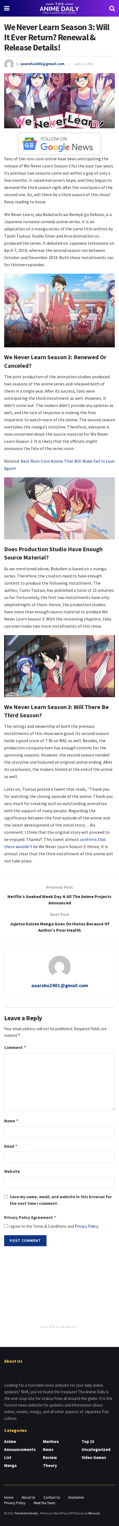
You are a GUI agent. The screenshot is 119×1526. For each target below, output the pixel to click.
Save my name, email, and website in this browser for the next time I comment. (61, 1200)
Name (11, 1120)
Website (12, 1171)
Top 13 (88, 1441)
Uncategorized (96, 1449)
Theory (50, 1465)
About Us (28, 1497)
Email (11, 1146)
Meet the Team (44, 1503)
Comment (15, 1047)
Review (50, 1457)
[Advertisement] (59, 1286)
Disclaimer (76, 1497)
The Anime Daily (26, 1513)
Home (8, 1497)
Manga (10, 1465)
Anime (10, 1441)
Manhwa (51, 1441)
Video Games (94, 1457)
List (7, 1457)
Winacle (94, 1513)
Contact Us (51, 1497)
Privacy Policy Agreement (30, 1217)
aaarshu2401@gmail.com (42, 64)
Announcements (20, 1449)
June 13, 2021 (83, 64)
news (48, 1449)
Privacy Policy (86, 1226)
